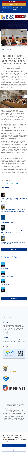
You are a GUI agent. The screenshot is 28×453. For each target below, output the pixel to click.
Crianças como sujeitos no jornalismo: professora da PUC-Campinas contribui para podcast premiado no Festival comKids (14, 200)
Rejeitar (14, 450)
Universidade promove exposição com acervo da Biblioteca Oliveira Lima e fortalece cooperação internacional (13, 211)
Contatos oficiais (14, 1)
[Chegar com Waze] (4, 332)
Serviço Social (4, 268)
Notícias (9, 49)
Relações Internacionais (7, 276)
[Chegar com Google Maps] (7, 332)
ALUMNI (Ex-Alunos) (17, 7)
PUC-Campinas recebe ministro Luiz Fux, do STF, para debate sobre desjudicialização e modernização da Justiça (14, 232)
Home (3, 49)
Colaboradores (16, 9)
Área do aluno (14, 4)
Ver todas (14, 249)
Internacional (13, 12)
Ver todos (14, 298)
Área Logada (5, 12)
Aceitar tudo (14, 445)
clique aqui (10, 441)
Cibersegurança (5, 284)
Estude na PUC (6, 7)
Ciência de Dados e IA (6, 292)
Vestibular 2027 (20, 16)
